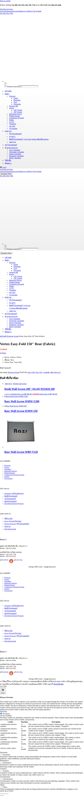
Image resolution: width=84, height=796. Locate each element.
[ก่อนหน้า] (1, 795)
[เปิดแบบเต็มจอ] (3, 793)
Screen (6, 467)
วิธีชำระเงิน (8, 518)
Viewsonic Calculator (16, 152)
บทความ (12, 142)
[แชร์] (5, 793)
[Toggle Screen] (38, 274)
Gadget (6, 477)
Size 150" (39, 372)
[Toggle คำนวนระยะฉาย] (38, 316)
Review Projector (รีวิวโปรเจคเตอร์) (16, 524)
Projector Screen (13, 336)
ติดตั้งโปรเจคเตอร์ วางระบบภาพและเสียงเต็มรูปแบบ (29, 139)
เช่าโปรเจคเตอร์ (11, 145)
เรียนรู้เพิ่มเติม (58, 684)
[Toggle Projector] (38, 263)
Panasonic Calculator (16, 156)
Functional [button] (3, 752)
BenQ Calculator (15, 158)
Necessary (6, 714)
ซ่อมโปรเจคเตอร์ (10, 501)
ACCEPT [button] (3, 686)
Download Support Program (14, 503)
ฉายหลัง (46, 372)
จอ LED (12, 126)
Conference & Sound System (14, 475)
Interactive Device (15, 114)
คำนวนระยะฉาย (10, 529)
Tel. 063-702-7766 (6, 13)
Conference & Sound (16, 118)
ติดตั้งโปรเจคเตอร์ (10, 496)
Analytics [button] (3, 769)
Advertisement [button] (5, 777)
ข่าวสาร (12, 136)
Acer (15, 102)
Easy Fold (31, 372)
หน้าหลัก (8, 91)
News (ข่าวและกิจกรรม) (12, 521)
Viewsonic (17, 104)
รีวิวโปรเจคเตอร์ (15, 134)
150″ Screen (18, 112)
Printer (11, 120)
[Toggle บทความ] (38, 297)
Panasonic (17, 100)
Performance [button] (4, 761)
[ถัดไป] (3, 795)
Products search (12, 87)
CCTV (11, 122)
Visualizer (12, 124)
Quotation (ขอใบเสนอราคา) (14, 493)
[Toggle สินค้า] (38, 260)
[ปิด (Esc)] (7, 793)
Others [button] (2, 785)
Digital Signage (14, 116)
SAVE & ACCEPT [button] (6, 791)
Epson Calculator (15, 154)
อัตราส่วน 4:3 (56, 372)
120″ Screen (18, 110)
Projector (7, 465)
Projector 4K (13, 106)
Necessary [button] (3, 711)
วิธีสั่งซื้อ (8, 160)
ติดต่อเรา (8, 163)
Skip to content (5, 1)
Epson (16, 98)
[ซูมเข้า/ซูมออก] (1, 793)
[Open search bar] (5, 84)
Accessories (13, 128)
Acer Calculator (14, 150)
